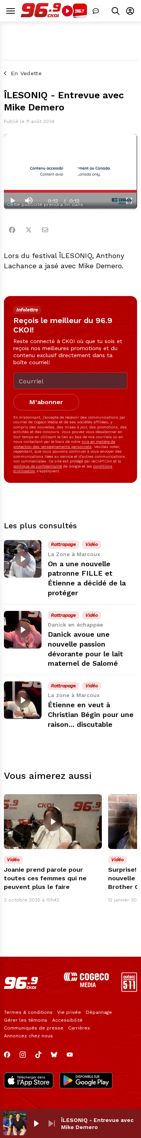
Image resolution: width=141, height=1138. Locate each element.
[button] (36, 1123)
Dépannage (99, 1012)
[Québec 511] (129, 989)
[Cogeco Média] (86, 985)
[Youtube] (70, 1054)
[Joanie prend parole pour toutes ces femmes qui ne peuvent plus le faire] (53, 821)
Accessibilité (67, 1020)
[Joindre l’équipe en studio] (95, 10)
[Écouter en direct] (67, 11)
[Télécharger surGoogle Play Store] (86, 1081)
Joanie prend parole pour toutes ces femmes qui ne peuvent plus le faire (45, 878)
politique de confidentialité (37, 466)
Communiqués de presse (33, 1028)
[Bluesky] (54, 1054)
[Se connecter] (130, 11)
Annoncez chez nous (28, 1036)
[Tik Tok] (38, 1054)
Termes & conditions (28, 1012)
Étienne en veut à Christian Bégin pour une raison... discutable (91, 714)
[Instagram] (23, 1054)
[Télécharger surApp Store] (28, 1081)
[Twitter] (28, 230)
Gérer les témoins (25, 1020)
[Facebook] (12, 230)
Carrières (79, 1028)
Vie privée (69, 1012)
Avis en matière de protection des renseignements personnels (64, 443)
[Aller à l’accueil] (41, 15)
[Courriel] (45, 230)
